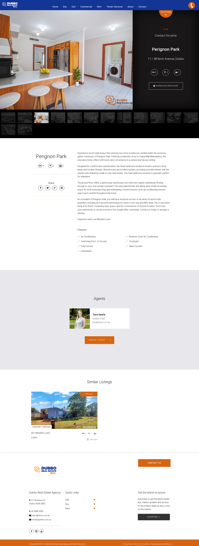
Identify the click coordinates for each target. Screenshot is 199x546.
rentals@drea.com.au (41, 519)
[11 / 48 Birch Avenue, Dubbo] (66, 60)
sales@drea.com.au (41, 515)
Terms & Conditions (142, 544)
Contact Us (154, 463)
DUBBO (34, 437)
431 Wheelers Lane (40, 433)
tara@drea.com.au (101, 322)
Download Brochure (166, 86)
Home (55, 6)
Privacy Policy (128, 544)
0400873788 (99, 318)
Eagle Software (166, 544)
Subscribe (152, 517)
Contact (142, 6)
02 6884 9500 (37, 511)
